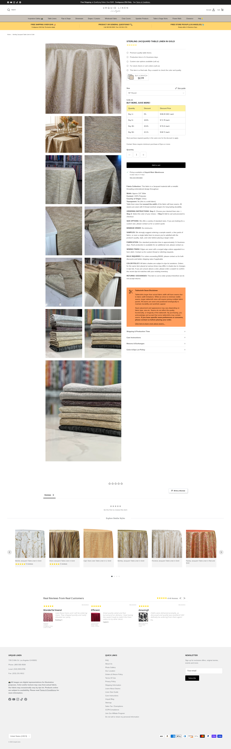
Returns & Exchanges (135, 344)
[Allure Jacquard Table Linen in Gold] (64, 543)
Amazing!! (144, 610)
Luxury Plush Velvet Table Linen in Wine (95, 625)
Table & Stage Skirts (160, 18)
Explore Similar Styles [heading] (115, 518)
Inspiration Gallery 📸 (35, 18)
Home (9, 34)
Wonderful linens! (52, 610)
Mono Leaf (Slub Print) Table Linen (143, 625)
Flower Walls (177, 18)
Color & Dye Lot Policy (136, 350)
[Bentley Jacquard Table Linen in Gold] (133, 543)
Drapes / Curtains (94, 18)
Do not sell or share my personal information (122, 717)
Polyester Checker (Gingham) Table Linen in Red (48, 625)
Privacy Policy (110, 681)
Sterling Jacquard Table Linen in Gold (23, 34)
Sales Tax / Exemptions (114, 706)
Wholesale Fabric (111, 18)
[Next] (221, 552)
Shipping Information (113, 685)
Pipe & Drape (66, 18)
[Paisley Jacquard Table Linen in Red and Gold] (201, 543)
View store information (136, 178)
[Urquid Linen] (115, 10)
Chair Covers (126, 18)
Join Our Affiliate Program (115, 713)
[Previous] (9, 552)
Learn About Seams (112, 688)
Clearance (189, 18)
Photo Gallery (110, 667)
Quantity (130, 150)
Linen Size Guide (111, 692)
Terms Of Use (110, 678)
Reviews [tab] (48, 495)
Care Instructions (134, 337)
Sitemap (108, 703)
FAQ (107, 660)
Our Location (110, 671)
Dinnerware (79, 18)
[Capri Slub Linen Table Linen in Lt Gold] (98, 543)
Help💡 (200, 18)
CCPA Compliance (112, 710)
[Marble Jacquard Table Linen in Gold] (30, 543)
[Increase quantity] (143, 155)
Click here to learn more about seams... (150, 324)
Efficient (95, 610)
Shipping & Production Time (138, 331)
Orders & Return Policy (114, 674)
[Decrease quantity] (129, 155)
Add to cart (156, 165)
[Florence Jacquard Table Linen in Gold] (167, 543)
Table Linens (52, 18)
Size (128, 88)
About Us (108, 664)
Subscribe (192, 678)
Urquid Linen (16, 742)
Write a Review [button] (179, 491)
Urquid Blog (109, 699)
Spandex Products (142, 18)
